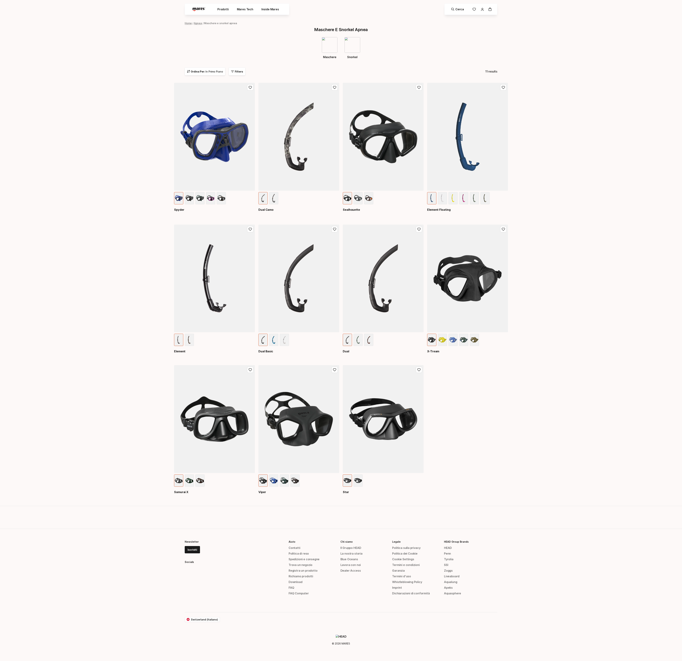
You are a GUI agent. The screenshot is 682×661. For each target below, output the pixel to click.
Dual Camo (266, 209)
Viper (262, 492)
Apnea (198, 23)
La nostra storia (351, 553)
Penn (447, 553)
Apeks (448, 587)
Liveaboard (451, 576)
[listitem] (178, 198)
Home (188, 23)
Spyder (179, 209)
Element (179, 351)
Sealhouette (351, 209)
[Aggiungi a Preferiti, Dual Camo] (334, 87)
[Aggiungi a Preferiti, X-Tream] (503, 229)
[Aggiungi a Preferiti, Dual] (419, 229)
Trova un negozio (300, 565)
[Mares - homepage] (199, 9)
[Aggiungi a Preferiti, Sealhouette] (419, 87)
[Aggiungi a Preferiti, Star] (419, 370)
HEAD (448, 548)
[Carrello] (490, 9)
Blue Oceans (349, 559)
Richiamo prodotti (301, 576)
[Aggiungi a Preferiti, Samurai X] (250, 370)
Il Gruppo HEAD (350, 548)
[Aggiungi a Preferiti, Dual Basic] (334, 229)
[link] (474, 9)
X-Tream (433, 351)
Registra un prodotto (303, 570)
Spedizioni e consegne (304, 559)
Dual (346, 351)
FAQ (291, 587)
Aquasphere (452, 593)
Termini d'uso (401, 576)
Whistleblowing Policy (407, 582)
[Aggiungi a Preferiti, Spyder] (250, 87)
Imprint (397, 587)
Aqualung (450, 582)
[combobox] (205, 71)
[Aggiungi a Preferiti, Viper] (334, 370)
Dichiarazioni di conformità (411, 593)
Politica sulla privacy (406, 548)
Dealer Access (350, 570)
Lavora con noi (350, 565)
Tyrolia (448, 559)
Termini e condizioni (406, 565)
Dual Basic (265, 351)
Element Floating (439, 209)
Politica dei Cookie (405, 553)
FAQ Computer (299, 593)
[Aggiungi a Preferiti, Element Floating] (503, 87)
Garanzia (398, 570)
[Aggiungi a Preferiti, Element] (250, 229)
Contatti (294, 548)
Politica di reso (299, 553)
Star (346, 492)
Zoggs (448, 570)
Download (295, 582)
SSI (446, 565)
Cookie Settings (403, 559)
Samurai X (181, 492)
